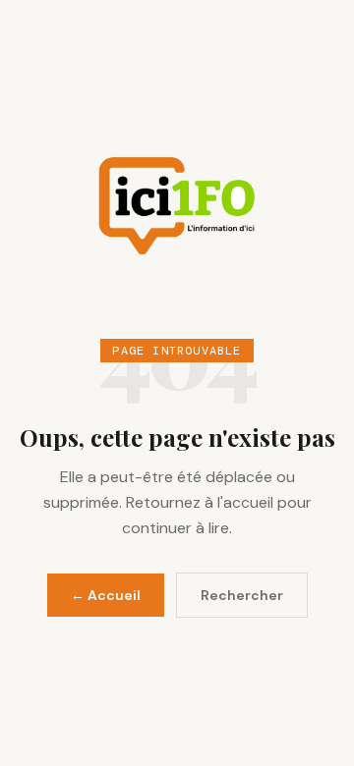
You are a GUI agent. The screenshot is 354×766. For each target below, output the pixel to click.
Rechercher (242, 595)
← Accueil (106, 595)
